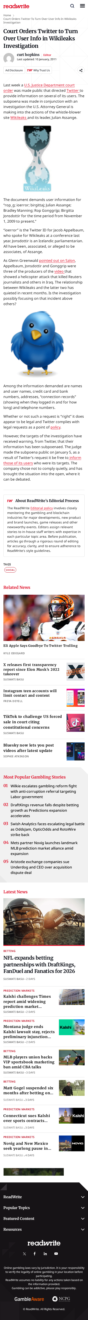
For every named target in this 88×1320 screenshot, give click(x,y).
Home (7, 15)
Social (10, 569)
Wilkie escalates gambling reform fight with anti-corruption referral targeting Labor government (44, 791)
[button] (72, 5)
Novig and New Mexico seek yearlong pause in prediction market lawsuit (28, 1148)
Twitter (73, 90)
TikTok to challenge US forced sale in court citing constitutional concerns (32, 722)
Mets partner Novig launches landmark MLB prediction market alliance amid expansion (44, 848)
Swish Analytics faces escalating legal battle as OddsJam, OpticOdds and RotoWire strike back (48, 829)
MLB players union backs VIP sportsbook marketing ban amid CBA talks (29, 1062)
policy (55, 427)
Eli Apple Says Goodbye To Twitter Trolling (40, 646)
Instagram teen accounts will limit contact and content (30, 693)
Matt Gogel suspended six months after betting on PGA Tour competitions (28, 1093)
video (59, 271)
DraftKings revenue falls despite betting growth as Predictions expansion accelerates (45, 810)
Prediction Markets (19, 990)
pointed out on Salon (57, 260)
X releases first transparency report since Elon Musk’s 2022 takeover (31, 669)
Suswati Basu (13, 979)
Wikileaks (18, 117)
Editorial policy (41, 508)
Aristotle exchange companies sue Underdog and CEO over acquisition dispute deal (41, 867)
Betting (9, 950)
